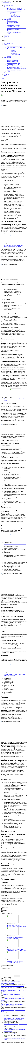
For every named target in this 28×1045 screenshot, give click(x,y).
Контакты (6, 36)
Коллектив (6, 35)
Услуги (5, 6)
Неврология (13, 12)
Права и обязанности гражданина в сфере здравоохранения (16, 28)
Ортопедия (13, 14)
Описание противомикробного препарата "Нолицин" (15, 937)
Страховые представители (14, 32)
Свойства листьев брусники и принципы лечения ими (15, 961)
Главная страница (8, 5)
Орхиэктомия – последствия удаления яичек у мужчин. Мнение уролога (13, 1005)
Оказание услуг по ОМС (13, 26)
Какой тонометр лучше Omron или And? (11, 994)
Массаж (9, 18)
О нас (8, 33)
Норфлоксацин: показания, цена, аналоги (15, 544)
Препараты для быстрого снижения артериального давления (10, 982)
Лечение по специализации (14, 11)
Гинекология (13, 15)
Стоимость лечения (12, 21)
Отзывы (6, 38)
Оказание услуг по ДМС (13, 25)
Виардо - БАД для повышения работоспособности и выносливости (16, 949)
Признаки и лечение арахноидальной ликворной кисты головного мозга (14, 1019)
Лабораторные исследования (14, 8)
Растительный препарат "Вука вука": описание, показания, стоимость (13, 246)
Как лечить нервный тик (10, 1033)
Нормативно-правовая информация (16, 30)
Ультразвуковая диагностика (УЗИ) (16, 9)
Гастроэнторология (15, 16)
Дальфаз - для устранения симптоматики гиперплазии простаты (14, 675)
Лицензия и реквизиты (13, 23)
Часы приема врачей (12, 22)
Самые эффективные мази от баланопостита (12, 986)
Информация (7, 19)
